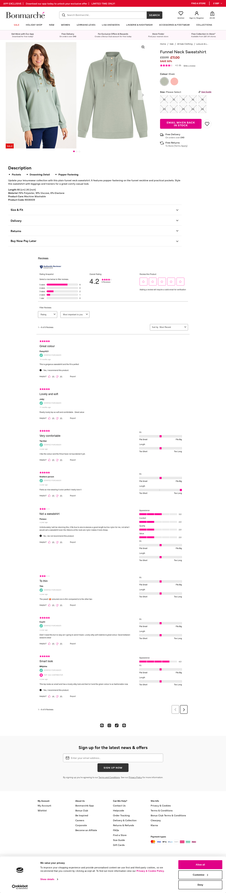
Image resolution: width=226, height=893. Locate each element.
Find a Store (120, 835)
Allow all (200, 864)
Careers (79, 820)
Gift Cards (119, 844)
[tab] (74, 151)
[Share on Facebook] (102, 725)
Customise (198, 874)
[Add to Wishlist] (207, 124)
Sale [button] (16, 24)
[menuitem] (218, 3)
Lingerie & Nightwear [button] (139, 24)
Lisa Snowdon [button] (111, 24)
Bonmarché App (84, 805)
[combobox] (103, 15)
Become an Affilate (86, 830)
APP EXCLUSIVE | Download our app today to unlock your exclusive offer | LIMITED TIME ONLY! (59, 3)
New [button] (51, 24)
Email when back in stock (181, 123)
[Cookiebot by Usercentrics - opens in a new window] (19, 887)
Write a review (189, 66)
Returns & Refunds (123, 825)
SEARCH (154, 15)
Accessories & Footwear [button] (174, 24)
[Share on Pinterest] (124, 725)
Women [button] (65, 24)
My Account (44, 805)
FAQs (116, 830)
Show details (47, 879)
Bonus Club (81, 810)
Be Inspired (81, 815)
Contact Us (119, 805)
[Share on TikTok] (117, 725)
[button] (218, 3)
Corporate (81, 825)
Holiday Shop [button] (34, 24)
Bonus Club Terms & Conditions (168, 815)
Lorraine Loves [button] (86, 24)
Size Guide (206, 91)
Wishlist (42, 810)
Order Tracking (121, 815)
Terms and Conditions (109, 777)
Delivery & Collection (125, 820)
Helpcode (118, 810)
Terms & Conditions (162, 810)
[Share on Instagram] (109, 725)
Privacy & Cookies (161, 805)
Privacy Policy (135, 777)
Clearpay (156, 820)
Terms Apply (180, 145)
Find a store (198, 3)
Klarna (154, 825)
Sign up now (113, 767)
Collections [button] (204, 24)
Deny (200, 884)
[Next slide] (143, 95)
